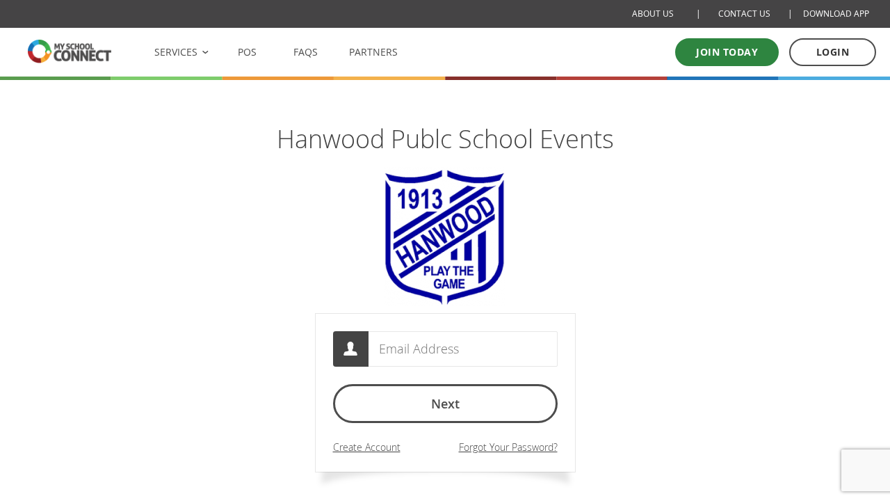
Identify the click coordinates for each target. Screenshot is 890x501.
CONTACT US (744, 13)
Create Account (366, 447)
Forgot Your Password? (508, 447)
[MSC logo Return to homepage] (69, 51)
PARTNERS (373, 51)
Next (445, 403)
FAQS (305, 51)
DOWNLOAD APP (836, 13)
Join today (727, 51)
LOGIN (833, 51)
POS (247, 51)
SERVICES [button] (175, 51)
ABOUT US (653, 13)
